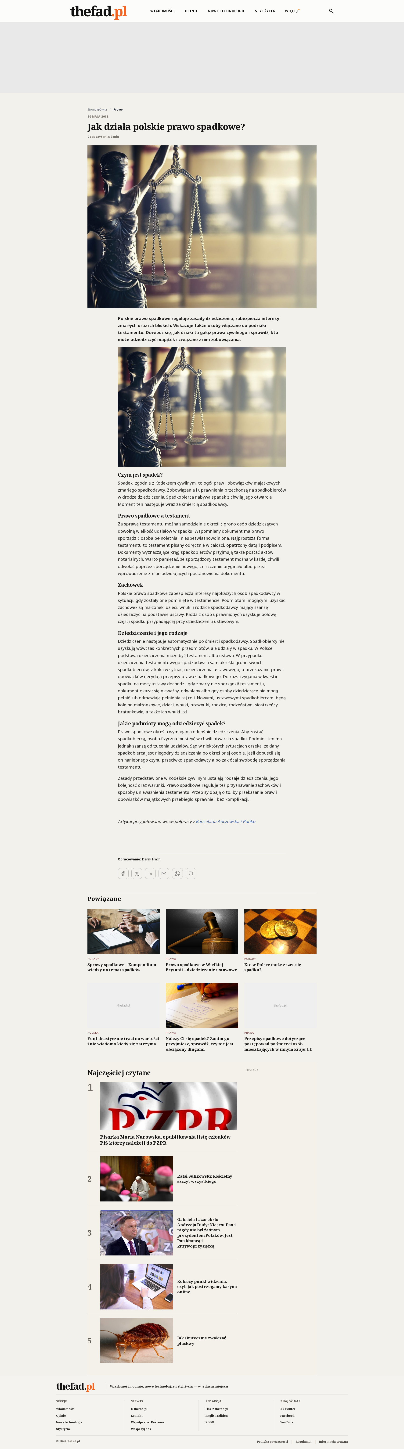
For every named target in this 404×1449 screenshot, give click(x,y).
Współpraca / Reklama (147, 1422)
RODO (210, 1422)
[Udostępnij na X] (136, 873)
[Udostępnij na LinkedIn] (150, 873)
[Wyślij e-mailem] (164, 873)
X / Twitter (288, 1409)
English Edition (217, 1416)
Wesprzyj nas (141, 1429)
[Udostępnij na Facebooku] (123, 873)
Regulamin (303, 1442)
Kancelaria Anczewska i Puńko (225, 821)
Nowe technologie (226, 11)
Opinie (191, 11)
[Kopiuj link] (191, 873)
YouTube (286, 1422)
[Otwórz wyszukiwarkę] (329, 11)
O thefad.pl (139, 1409)
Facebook (287, 1416)
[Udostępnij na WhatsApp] (177, 873)
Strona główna (97, 109)
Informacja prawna (333, 1442)
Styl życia (265, 11)
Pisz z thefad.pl (217, 1409)
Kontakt (137, 1416)
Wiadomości (162, 11)
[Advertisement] (202, 57)
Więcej (291, 11)
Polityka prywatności (272, 1442)
